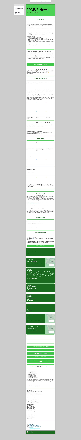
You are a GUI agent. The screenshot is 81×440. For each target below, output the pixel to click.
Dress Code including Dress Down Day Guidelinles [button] (40, 346)
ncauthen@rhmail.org (31, 424)
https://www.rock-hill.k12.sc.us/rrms (34, 425)
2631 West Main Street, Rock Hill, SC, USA (35, 426)
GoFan (33, 238)
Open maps (51, 264)
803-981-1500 (31, 427)
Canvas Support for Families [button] (40, 356)
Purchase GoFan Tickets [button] (40, 245)
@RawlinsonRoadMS (32, 429)
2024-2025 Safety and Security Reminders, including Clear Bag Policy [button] (40, 361)
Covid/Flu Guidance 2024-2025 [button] (40, 349)
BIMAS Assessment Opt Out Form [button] (40, 64)
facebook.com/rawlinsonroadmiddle (35, 428)
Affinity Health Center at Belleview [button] (40, 353)
